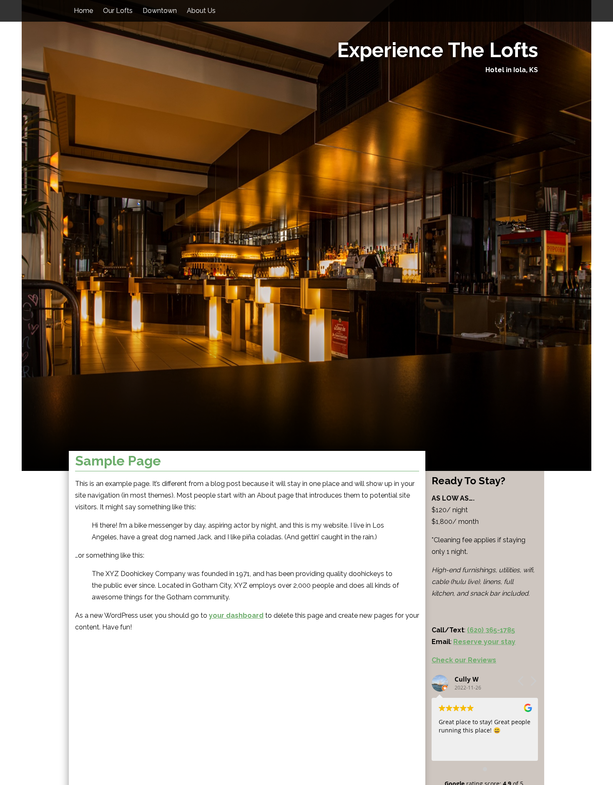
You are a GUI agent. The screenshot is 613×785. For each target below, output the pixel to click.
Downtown (160, 11)
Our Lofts (118, 11)
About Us (201, 11)
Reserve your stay (484, 642)
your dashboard (236, 615)
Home (83, 11)
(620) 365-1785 (491, 630)
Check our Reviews (464, 660)
